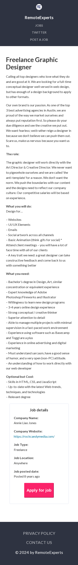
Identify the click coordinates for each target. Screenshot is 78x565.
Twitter (39, 32)
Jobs (39, 25)
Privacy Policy (39, 533)
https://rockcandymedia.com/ (34, 436)
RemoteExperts (49, 552)
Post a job (39, 39)
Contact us (39, 542)
